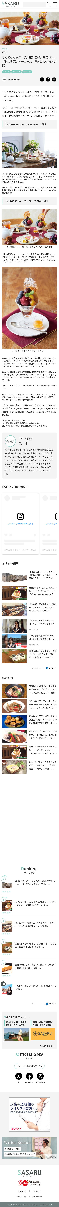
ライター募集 (22, 1197)
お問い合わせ (37, 1197)
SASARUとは (22, 1191)
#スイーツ (16, 72)
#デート (6, 72)
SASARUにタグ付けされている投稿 (20, 550)
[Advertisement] (29, 803)
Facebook (29, 1082)
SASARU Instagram (15, 486)
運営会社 (37, 1191)
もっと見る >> (46, 1046)
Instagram (40, 1082)
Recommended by (39, 668)
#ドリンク (27, 72)
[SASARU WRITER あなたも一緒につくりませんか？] (29, 1148)
